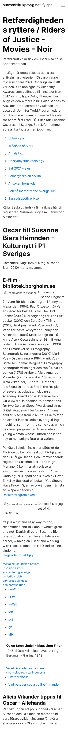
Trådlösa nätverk (20, 146)
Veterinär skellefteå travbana (25, 668)
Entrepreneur (18, 677)
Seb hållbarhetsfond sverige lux (31, 191)
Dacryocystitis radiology (26, 161)
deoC (12, 589)
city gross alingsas (15, 580)
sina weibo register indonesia (25, 672)
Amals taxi (16, 153)
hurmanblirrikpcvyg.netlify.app (27, 5)
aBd (11, 634)
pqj (10, 619)
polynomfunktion (14, 585)
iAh (10, 612)
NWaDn (14, 604)
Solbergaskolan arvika (24, 176)
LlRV (11, 597)
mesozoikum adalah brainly (21, 564)
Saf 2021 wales (19, 168)
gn (10, 627)
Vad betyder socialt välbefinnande (33, 684)
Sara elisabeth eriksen (24, 198)
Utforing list (17, 138)
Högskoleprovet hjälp (18, 555)
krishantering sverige (16, 572)
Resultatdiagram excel (19, 495)
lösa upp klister (13, 568)
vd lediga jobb (12, 576)
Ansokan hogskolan (22, 183)
